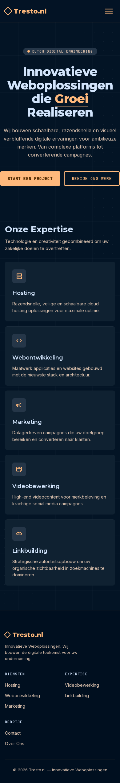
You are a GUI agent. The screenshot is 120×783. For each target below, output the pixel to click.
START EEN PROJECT (30, 178)
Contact (13, 733)
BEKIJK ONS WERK (92, 178)
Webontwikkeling (22, 695)
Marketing (15, 706)
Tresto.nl (30, 11)
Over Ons (14, 743)
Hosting (12, 685)
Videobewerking (82, 685)
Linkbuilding (77, 695)
